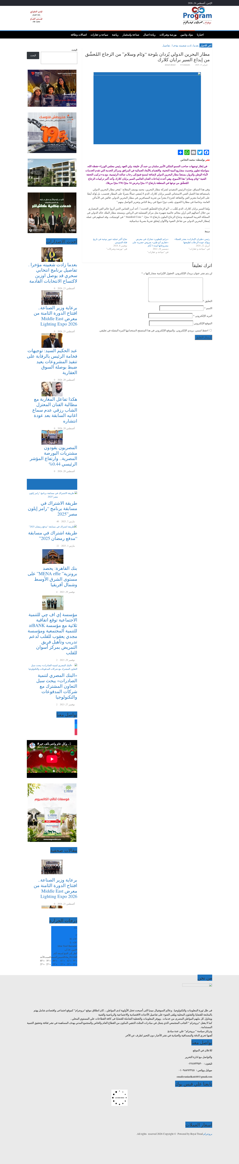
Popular (73, 480)
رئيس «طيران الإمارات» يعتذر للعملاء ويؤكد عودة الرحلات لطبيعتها (192, 240)
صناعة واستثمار (130, 34)
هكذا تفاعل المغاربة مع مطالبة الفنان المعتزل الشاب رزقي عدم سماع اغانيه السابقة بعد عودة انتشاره (54, 410)
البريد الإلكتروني (202, 315)
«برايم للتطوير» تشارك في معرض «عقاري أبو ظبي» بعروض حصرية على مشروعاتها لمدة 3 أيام (150, 242)
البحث (74, 49)
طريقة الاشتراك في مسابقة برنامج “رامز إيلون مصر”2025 (52, 508)
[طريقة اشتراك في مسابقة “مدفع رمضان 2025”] (52, 524)
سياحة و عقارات (99, 34)
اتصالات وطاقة (79, 34)
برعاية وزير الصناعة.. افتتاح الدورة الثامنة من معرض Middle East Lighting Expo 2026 (55, 315)
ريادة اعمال (149, 34)
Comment (70, 487)
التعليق (207, 301)
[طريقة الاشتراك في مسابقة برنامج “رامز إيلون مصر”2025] (52, 491)
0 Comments (185, 64)
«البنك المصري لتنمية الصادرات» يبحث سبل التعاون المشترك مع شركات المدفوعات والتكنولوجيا (56, 686)
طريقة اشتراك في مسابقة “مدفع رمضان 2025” (52, 535)
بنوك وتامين (186, 34)
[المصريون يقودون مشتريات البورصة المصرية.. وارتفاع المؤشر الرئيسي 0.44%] (52, 431)
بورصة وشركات (168, 34)
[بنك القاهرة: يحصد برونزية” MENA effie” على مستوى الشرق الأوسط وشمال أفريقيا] (52, 549)
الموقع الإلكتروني (203, 323)
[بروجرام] (209, 34)
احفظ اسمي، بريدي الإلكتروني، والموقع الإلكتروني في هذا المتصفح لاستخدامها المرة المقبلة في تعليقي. (153, 330)
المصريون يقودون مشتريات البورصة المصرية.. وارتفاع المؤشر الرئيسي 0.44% (53, 455)
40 (58, 521)
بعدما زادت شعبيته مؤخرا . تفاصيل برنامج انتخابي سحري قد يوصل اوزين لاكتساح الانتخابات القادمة (52, 272)
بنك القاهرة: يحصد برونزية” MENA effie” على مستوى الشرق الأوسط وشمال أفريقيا (52, 576)
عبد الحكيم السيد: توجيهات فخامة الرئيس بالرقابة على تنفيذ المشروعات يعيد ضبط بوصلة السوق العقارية (52, 361)
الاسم (208, 308)
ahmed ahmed (170, 64)
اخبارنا (200, 34)
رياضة (115, 34)
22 (58, 545)
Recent (74, 484)
